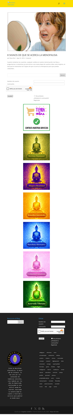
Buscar (63, 75)
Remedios (57, 381)
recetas (58, 378)
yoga (50, 386)
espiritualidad (56, 364)
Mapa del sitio (54, 411)
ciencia (53, 358)
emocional (42, 364)
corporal (48, 361)
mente (62, 369)
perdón (41, 375)
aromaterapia (42, 355)
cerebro (41, 358)
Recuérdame (39, 96)
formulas (41, 366)
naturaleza (48, 372)
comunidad (60, 358)
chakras (47, 358)
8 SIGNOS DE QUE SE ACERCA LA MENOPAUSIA (32, 55)
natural (41, 372)
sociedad (57, 384)
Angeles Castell (26, 411)
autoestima (51, 355)
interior (49, 369)
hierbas (53, 366)
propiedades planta (44, 378)
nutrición (55, 372)
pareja (61, 372)
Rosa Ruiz (12, 58)
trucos (41, 386)
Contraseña (10, 84)
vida (46, 386)
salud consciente (48, 384)
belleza (58, 355)
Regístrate (37, 100)
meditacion (56, 369)
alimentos (49, 352)
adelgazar (41, 352)
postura (54, 375)
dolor (62, 361)
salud (40, 384)
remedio (51, 381)
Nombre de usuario (13, 81)
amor (55, 352)
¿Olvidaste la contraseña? (41, 98)
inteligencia (42, 369)
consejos (41, 361)
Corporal (28, 58)
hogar (58, 366)
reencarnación (43, 381)
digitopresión (55, 361)
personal (47, 375)
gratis (47, 366)
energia (49, 364)
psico (52, 378)
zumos (55, 386)
